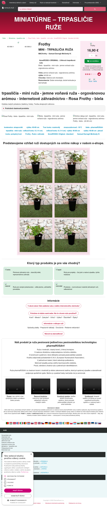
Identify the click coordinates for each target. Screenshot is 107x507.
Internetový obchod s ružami (17, 3)
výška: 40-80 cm (32, 127)
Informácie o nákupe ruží (53, 323)
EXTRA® (44, 463)
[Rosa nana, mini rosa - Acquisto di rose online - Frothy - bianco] (21, 423)
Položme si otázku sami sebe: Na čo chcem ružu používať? (53, 313)
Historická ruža (6, 437)
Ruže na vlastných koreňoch (48, 3)
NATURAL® (44, 467)
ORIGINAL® (44, 461)
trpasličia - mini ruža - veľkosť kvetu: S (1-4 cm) (24, 130)
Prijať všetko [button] (18, 490)
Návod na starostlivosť (53, 333)
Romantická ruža (6, 435)
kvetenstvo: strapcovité (13, 127)
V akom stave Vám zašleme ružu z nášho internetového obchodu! (53, 306)
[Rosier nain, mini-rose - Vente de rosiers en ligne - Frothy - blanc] (18, 423)
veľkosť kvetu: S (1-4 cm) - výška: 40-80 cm (63, 130)
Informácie (76, 3)
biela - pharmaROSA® (94, 127)
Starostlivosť (65, 3)
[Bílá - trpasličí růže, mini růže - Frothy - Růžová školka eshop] (42, 423)
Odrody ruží (32, 3)
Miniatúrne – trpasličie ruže (17, 38)
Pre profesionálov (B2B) (92, 3)
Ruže (4, 38)
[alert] (17, 478)
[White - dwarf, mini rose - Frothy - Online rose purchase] (39, 423)
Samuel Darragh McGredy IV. (88, 134)
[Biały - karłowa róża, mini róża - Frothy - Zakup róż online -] (71, 423)
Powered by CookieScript (18, 502)
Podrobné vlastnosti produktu (17, 108)
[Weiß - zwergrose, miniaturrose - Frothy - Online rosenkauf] (46, 423)
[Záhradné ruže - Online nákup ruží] (95, 9)
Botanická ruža (6, 450)
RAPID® (44, 469)
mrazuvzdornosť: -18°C (73, 127)
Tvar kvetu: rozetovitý (51, 127)
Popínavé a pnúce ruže (8, 444)
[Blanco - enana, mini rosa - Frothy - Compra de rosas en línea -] (67, 423)
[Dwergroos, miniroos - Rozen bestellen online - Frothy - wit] (28, 423)
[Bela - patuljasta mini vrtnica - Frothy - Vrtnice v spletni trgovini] (53, 423)
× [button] (31, 454)
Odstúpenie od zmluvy (75, 503)
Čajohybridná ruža (7, 439)
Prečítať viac (25, 472)
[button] (17, 500)
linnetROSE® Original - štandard (60, 134)
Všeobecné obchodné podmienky (54, 503)
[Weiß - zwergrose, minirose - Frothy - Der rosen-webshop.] (35, 423)
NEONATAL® (45, 472)
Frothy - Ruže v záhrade (34, 134)
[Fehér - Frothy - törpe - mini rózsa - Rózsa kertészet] (11, 423)
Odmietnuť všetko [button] (18, 496)
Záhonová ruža (6, 440)
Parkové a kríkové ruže (8, 442)
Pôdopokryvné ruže (7, 448)
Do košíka (94, 61)
